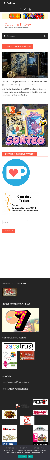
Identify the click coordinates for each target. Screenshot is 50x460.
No (30, 456)
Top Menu (11, 3)
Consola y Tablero (18, 24)
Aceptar (23, 456)
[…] (25, 95)
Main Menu (11, 36)
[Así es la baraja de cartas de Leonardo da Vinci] (25, 64)
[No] (47, 452)
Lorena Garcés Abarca (29, 85)
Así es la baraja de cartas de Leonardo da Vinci (24, 81)
